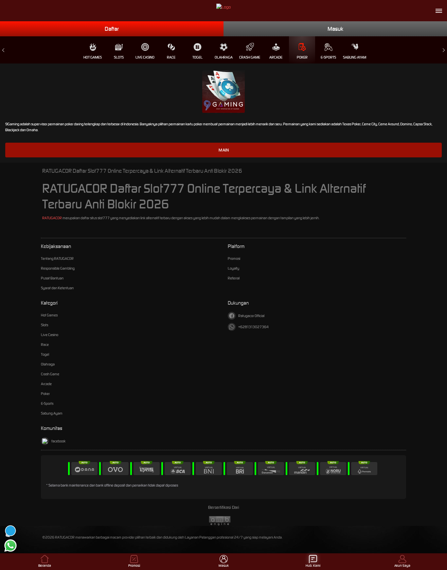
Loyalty (233, 268)
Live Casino (144, 57)
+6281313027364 (253, 327)
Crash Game (249, 57)
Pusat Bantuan (52, 278)
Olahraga (224, 57)
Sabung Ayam (354, 57)
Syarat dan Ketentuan (57, 288)
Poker (302, 57)
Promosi (234, 258)
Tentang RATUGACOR (57, 258)
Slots (119, 57)
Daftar (112, 28)
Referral (234, 278)
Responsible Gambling (58, 268)
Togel (197, 57)
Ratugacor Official (251, 315)
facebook (58, 441)
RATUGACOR (52, 218)
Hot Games (92, 57)
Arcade (275, 57)
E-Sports (328, 57)
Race (171, 57)
